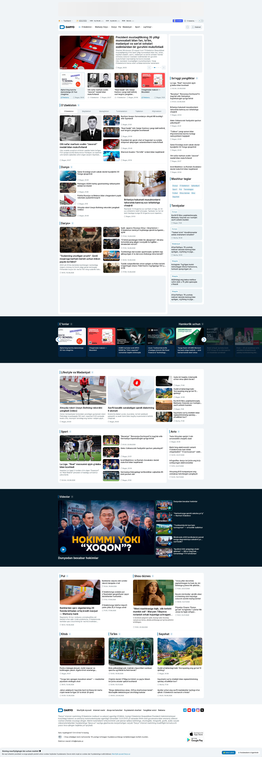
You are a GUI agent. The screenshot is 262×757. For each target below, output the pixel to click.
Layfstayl (147, 27)
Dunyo (114, 27)
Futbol (175, 193)
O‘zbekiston (87, 27)
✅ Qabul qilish (228, 752)
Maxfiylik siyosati (84, 710)
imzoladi (147, 59)
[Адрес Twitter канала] (202, 710)
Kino (193, 193)
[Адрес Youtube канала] (189, 710)
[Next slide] (164, 68)
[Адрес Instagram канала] (198, 710)
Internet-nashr (99, 710)
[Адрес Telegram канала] (185, 710)
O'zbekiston (184, 186)
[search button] (187, 27)
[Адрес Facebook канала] (193, 710)
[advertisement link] (178, 20)
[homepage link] (67, 27)
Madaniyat (127, 27)
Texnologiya (188, 189)
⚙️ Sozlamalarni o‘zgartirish (248, 752)
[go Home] (65, 710)
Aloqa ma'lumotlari (114, 710)
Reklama (161, 710)
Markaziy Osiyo (101, 27)
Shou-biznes (185, 193)
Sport (137, 27)
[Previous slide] (149, 68)
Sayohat (175, 197)
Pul (119, 27)
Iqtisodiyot (195, 186)
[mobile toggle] (80, 27)
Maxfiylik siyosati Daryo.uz (121, 754)
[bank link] (81, 21)
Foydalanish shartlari (132, 710)
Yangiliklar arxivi (149, 710)
